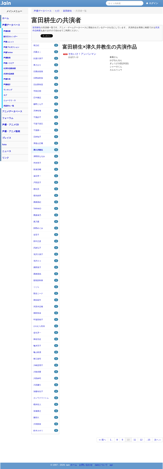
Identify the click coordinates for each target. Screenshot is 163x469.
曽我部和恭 (45, 280)
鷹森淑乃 (45, 215)
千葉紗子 (45, 117)
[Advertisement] (14, 210)
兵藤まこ (45, 52)
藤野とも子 (45, 104)
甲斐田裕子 (45, 319)
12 (141, 439)
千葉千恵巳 (45, 123)
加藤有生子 (45, 391)
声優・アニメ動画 (11, 131)
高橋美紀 (45, 202)
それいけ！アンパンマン (82, 54)
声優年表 (7, 79)
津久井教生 (45, 150)
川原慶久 (45, 385)
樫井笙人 (45, 404)
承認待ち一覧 (9, 106)
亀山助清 (45, 352)
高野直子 (45, 267)
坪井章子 (45, 163)
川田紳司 (45, 378)
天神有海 (45, 110)
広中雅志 (45, 97)
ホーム (5, 18)
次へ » (157, 439)
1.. (111, 439)
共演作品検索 (9, 74)
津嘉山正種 (45, 143)
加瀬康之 (45, 411)
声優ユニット (9, 42)
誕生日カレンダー (11, 36)
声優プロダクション (11, 47)
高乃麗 (45, 221)
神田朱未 (45, 313)
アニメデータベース (12, 111)
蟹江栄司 (45, 359)
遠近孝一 (45, 176)
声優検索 (7, 31)
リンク (5, 157)
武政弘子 (45, 248)
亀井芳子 (45, 345)
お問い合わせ (85, 465)
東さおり (45, 65)
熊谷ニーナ (45, 293)
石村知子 (45, 137)
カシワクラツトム (45, 398)
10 (128, 439)
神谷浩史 (45, 339)
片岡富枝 (45, 424)
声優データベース (11, 25)
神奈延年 (45, 300)
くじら (45, 287)
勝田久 (45, 417)
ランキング (8, 90)
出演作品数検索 (10, 68)
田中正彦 (45, 241)
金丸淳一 (45, 332)
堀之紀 (45, 45)
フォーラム (7, 118)
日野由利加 (45, 78)
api (111, 465)
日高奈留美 (45, 71)
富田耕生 (36, 27)
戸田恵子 (45, 182)
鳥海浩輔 (45, 169)
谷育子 (45, 234)
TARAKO (45, 208)
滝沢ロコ (45, 261)
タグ (5, 95)
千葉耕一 (45, 130)
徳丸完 (45, 189)
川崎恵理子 (45, 365)
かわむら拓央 (45, 326)
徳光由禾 (45, 195)
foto (4, 144)
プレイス (6, 137)
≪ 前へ (102, 439)
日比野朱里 (45, 84)
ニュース (6, 151)
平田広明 (45, 91)
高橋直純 (45, 274)
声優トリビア (9, 63)
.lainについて (101, 465)
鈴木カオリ (45, 430)
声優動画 (7, 58)
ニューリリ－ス (10, 100)
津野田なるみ (45, 156)
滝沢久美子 (45, 254)
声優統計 (7, 84)
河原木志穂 (45, 306)
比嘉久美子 (45, 58)
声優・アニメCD (10, 124)
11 (135, 439)
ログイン (154, 3)
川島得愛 (45, 372)
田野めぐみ (45, 228)
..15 (148, 439)
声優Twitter (8, 52)
